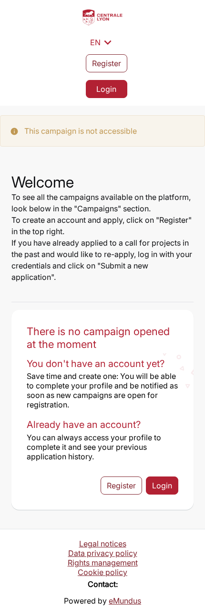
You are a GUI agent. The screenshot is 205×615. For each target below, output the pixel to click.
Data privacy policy (102, 553)
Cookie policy (102, 572)
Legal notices (102, 543)
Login (106, 89)
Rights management (103, 562)
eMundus (125, 600)
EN (102, 42)
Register (106, 63)
